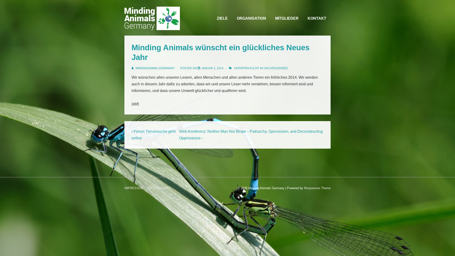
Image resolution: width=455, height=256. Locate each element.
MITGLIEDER (287, 18)
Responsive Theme (317, 188)
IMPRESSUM (133, 188)
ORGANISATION (251, 18)
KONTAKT (317, 18)
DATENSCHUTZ (159, 188)
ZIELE (222, 18)
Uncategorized (276, 68)
